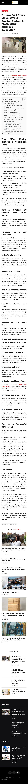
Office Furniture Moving (12, 110)
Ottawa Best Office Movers (9, 524)
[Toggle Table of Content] (23, 99)
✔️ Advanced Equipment (12, 129)
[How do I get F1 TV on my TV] (14, 583)
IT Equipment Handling (12, 112)
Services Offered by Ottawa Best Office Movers (13, 106)
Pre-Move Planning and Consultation (15, 109)
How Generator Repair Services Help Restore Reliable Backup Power (13, 639)
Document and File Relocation (13, 114)
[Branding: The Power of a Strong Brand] (6, 749)
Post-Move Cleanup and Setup (13, 115)
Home (3, 7)
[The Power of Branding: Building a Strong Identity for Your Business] (6, 757)
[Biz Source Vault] (15, 2)
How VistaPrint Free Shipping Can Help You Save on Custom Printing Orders (13, 615)
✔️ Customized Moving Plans (13, 126)
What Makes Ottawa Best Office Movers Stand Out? (13, 120)
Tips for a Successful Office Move (13, 131)
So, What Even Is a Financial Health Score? (18, 690)
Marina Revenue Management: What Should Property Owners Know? (19, 671)
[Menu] (3, 2)
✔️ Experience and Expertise (13, 123)
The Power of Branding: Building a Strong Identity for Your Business (18, 758)
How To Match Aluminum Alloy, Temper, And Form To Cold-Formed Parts (13, 569)
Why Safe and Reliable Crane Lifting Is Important (13, 560)
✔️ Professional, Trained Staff (13, 128)
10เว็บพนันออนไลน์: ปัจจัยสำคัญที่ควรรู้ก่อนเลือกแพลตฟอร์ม (18, 724)
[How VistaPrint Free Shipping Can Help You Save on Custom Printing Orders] (14, 604)
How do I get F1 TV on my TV (10, 592)
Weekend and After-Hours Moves (14, 117)
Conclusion (7, 133)
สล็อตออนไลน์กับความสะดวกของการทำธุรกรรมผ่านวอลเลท (19, 732)
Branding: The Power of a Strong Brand (19, 747)
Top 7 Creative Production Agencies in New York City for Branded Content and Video (14, 550)
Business (4, 11)
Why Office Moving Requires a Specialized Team (12, 102)
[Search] (25, 2)
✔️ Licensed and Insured (12, 124)
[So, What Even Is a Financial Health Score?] (6, 692)
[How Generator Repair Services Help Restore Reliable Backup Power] (14, 629)
